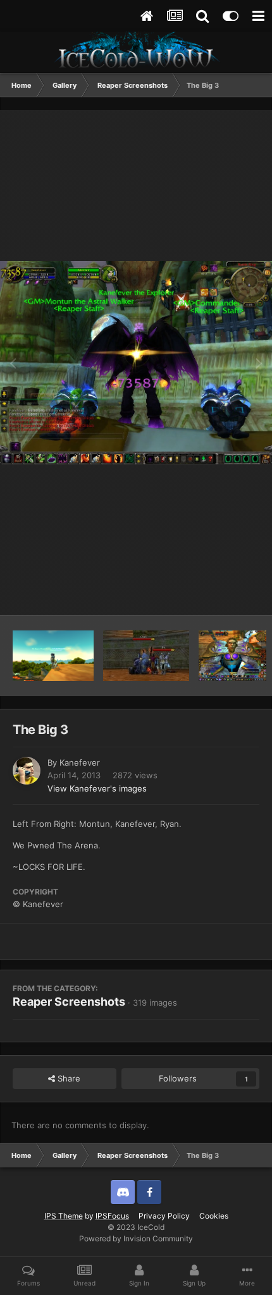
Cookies (213, 1215)
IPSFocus (112, 1215)
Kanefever (79, 762)
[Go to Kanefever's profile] (26, 771)
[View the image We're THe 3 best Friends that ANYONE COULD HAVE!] (146, 655)
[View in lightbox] (136, 362)
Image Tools (220, 592)
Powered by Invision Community (136, 1238)
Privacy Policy (164, 1215)
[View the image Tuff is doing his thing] (53, 655)
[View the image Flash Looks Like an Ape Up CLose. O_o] (232, 655)
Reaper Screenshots (69, 1001)
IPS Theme (63, 1215)
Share (67, 1078)
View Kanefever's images (97, 788)
